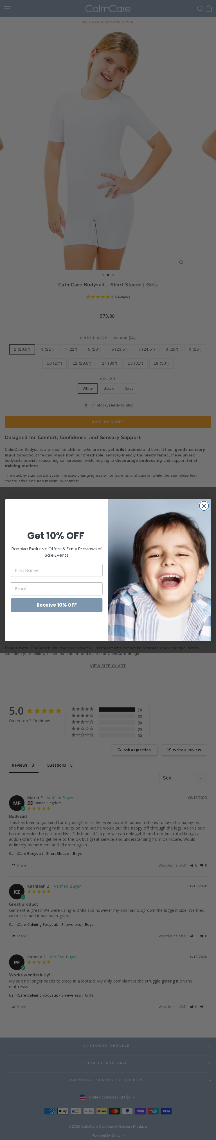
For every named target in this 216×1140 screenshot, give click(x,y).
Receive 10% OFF (57, 604)
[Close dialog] (204, 505)
